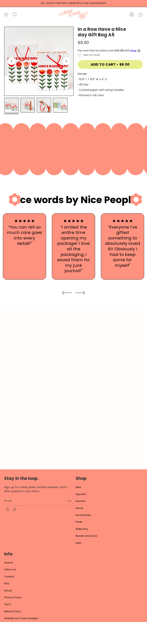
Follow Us (10, 569)
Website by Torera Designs (21, 618)
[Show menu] (6, 14)
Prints (79, 522)
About (8, 590)
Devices (81, 501)
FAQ (6, 583)
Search (8, 562)
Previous (11, 61)
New (78, 487)
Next (66, 61)
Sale (78, 543)
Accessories (83, 515)
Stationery (82, 529)
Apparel (81, 494)
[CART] (140, 14)
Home (79, 508)
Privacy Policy (12, 597)
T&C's (7, 604)
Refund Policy (12, 611)
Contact (9, 576)
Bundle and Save (86, 536)
